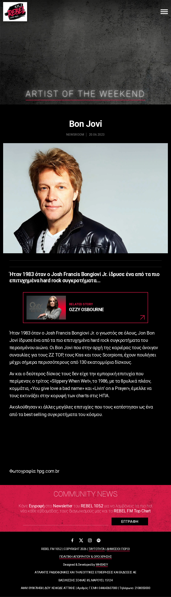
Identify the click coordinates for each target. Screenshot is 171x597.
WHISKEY (102, 564)
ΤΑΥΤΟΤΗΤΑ (97, 549)
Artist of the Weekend (85, 94)
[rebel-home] (15, 11)
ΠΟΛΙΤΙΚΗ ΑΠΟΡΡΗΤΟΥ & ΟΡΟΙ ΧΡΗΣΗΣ (85, 557)
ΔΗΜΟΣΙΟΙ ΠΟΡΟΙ (118, 549)
